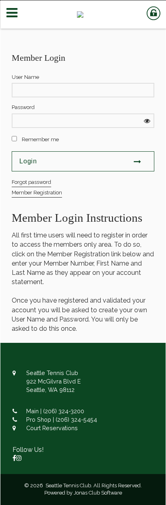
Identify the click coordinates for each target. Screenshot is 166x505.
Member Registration (37, 193)
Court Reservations (52, 428)
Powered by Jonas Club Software (83, 493)
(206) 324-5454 (76, 419)
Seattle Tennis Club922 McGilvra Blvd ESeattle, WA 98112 (53, 381)
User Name (25, 77)
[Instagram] (19, 458)
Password (23, 107)
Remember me (40, 139)
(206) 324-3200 (63, 411)
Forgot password (31, 182)
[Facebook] (14, 458)
